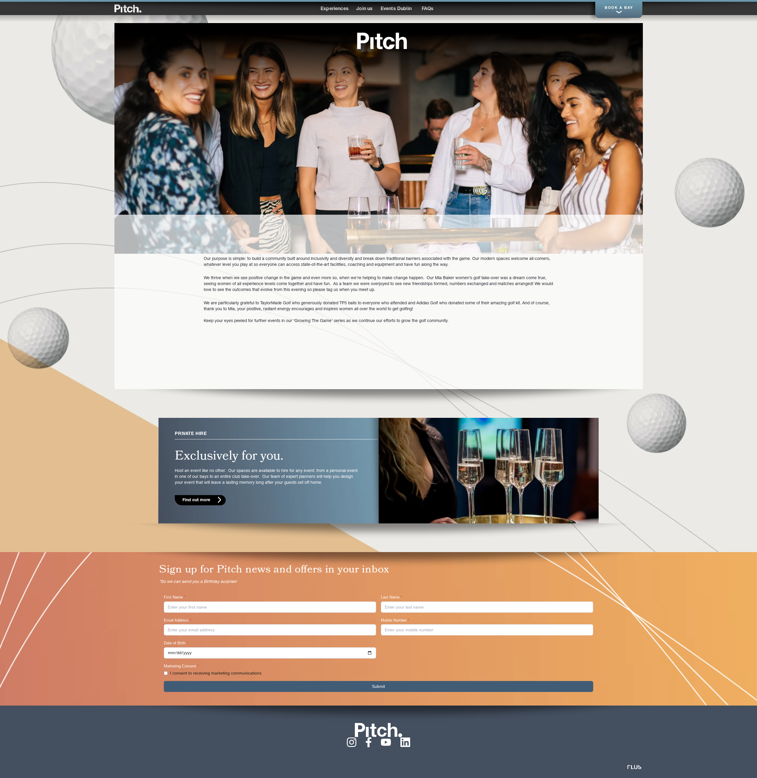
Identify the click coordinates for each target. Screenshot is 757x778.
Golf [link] (434, 303)
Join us (364, 9)
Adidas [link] (422, 303)
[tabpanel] (378, 138)
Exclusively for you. (229, 455)
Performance (440, 8)
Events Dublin (396, 9)
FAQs (428, 9)
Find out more (196, 500)
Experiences (335, 9)
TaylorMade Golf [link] (275, 303)
